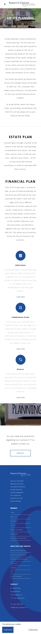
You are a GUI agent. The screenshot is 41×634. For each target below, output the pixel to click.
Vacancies (13, 521)
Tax (11, 572)
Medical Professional (18, 551)
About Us (13, 517)
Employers (14, 563)
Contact (13, 525)
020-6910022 (18, 604)
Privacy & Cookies (16, 530)
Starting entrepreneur (18, 559)
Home (12, 512)
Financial (13, 568)
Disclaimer (14, 534)
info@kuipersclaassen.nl (18, 607)
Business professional (18, 555)
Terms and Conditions (18, 538)
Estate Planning (16, 576)
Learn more (20, 297)
